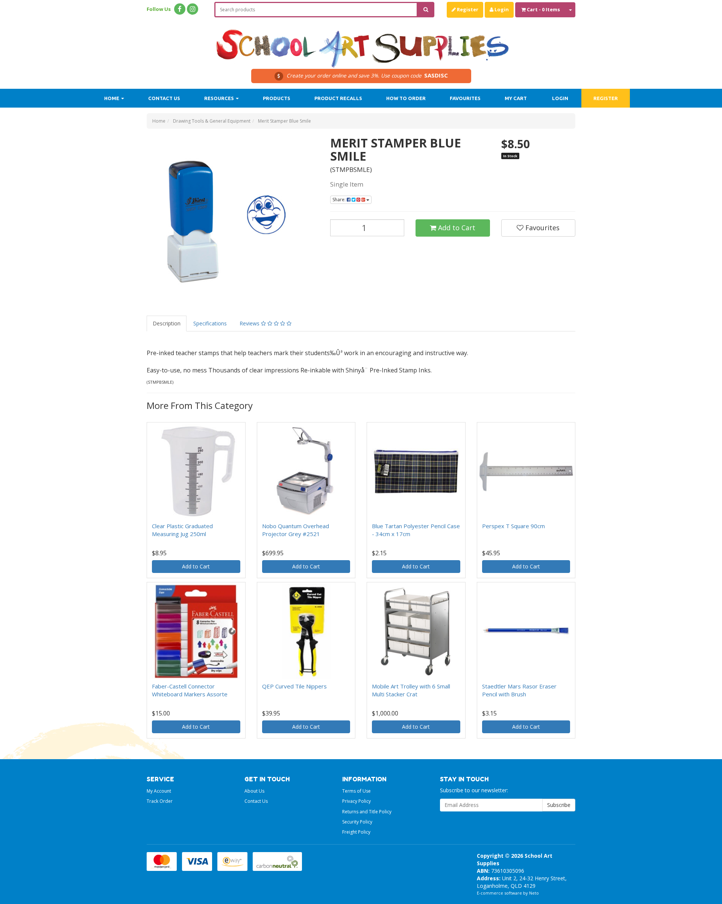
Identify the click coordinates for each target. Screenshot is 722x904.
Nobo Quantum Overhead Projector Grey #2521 (295, 530)
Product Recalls (338, 98)
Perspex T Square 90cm (513, 526)
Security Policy (357, 822)
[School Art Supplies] (361, 43)
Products (276, 98)
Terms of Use (356, 791)
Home (112, 98)
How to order (406, 98)
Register (467, 9)
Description (166, 323)
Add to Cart (455, 227)
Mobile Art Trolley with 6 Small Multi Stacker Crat (411, 690)
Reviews (250, 323)
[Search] (425, 9)
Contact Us (164, 98)
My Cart (516, 98)
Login (501, 9)
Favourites (465, 98)
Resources (219, 98)
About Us (254, 791)
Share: (339, 199)
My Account (159, 791)
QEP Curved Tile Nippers (294, 686)
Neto (534, 893)
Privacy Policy (356, 801)
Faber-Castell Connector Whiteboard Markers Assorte (190, 690)
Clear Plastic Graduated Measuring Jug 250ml (182, 530)
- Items (543, 9)
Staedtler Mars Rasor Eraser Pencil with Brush (519, 690)
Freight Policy (356, 832)
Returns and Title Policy (366, 811)
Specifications (210, 323)
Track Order (160, 801)
